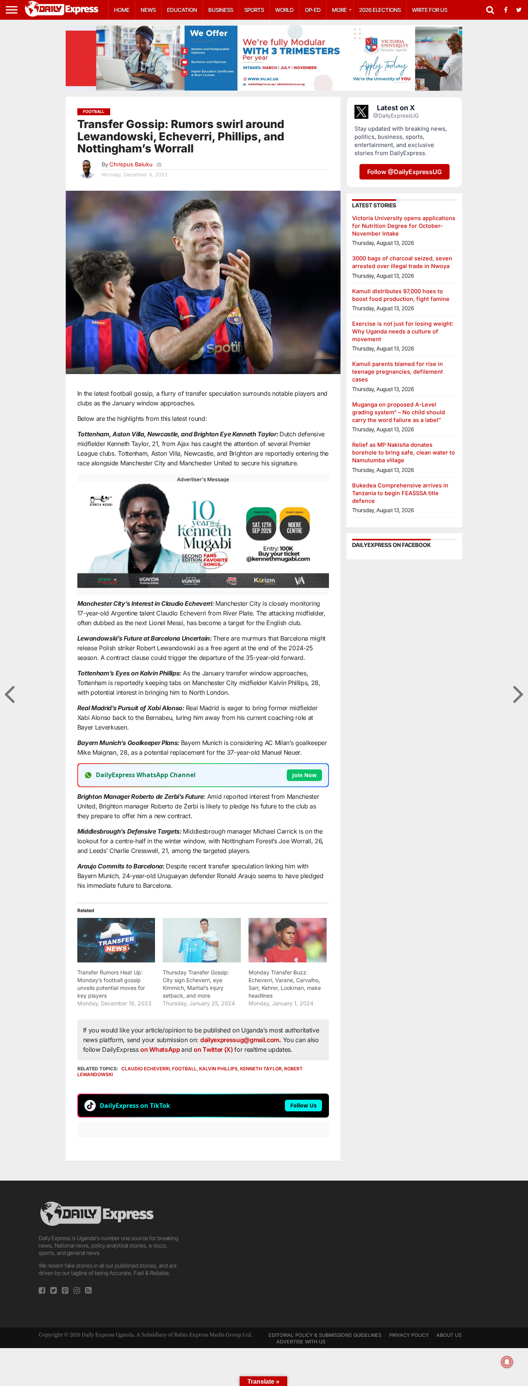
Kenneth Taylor (261, 1069)
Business (220, 10)
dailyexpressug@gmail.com (239, 1040)
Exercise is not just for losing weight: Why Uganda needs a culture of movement (402, 331)
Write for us (429, 10)
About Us (449, 1335)
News (148, 10)
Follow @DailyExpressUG (404, 172)
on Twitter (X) (214, 1049)
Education (182, 10)
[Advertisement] (264, 1254)
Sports (254, 10)
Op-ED (313, 10)
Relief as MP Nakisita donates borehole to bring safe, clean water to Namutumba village (403, 452)
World (284, 10)
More (339, 10)
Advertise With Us (300, 1342)
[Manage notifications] (507, 1362)
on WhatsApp (160, 1049)
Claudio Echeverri (145, 1069)
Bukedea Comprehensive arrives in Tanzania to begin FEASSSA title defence (400, 493)
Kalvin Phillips (218, 1069)
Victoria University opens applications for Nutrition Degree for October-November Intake (403, 226)
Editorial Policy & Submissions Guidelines (325, 1335)
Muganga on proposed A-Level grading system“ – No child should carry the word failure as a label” (398, 412)
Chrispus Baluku (131, 164)
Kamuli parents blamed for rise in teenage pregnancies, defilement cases (397, 372)
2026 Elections (380, 10)
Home (121, 10)
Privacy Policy (409, 1335)
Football (184, 1069)
